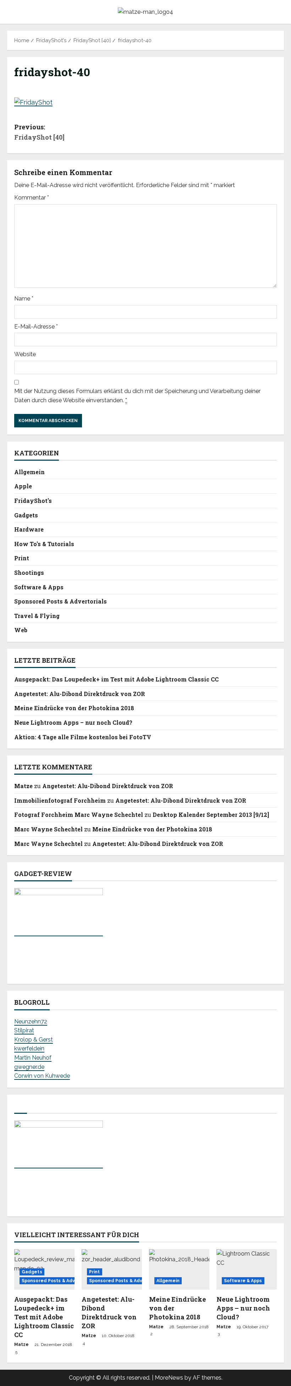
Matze (23, 786)
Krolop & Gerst (33, 1039)
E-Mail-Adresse (36, 326)
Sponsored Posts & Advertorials (60, 601)
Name (23, 298)
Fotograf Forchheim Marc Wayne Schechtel (78, 814)
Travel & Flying (37, 615)
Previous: (39, 132)
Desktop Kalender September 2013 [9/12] (211, 814)
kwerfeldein (29, 1048)
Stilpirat (24, 1030)
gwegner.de (29, 1067)
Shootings (29, 572)
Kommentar (31, 197)
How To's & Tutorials (44, 544)
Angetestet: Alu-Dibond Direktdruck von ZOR (79, 693)
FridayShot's (33, 500)
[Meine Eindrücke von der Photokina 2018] (179, 1269)
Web (20, 630)
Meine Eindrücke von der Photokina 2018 (74, 708)
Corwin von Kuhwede (42, 1075)
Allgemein (29, 472)
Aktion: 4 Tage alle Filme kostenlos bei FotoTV (82, 737)
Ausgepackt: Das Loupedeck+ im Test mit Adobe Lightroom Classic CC (116, 679)
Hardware (29, 529)
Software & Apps (39, 587)
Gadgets (26, 515)
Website (25, 354)
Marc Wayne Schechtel (48, 829)
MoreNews (169, 1377)
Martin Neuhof (32, 1057)
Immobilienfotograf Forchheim (60, 800)
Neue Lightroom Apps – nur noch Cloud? (73, 722)
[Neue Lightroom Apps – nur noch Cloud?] (246, 1269)
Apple (23, 486)
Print (21, 558)
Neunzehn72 (30, 1021)
